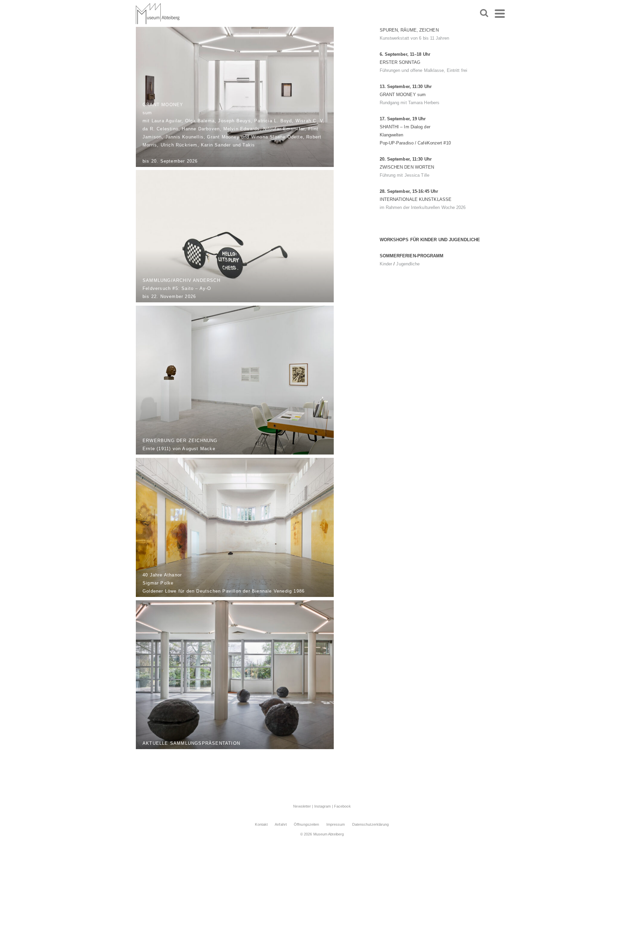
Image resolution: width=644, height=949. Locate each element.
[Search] (484, 13)
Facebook (342, 806)
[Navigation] (499, 13)
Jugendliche (408, 263)
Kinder (386, 263)
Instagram (322, 806)
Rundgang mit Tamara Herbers (410, 102)
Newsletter (302, 806)
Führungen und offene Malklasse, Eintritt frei (424, 70)
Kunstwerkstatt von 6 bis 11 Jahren (414, 38)
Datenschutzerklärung (370, 824)
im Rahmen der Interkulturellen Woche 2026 (423, 207)
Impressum (335, 824)
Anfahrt (281, 824)
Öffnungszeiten (306, 824)
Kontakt (261, 824)
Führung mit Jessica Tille (405, 175)
